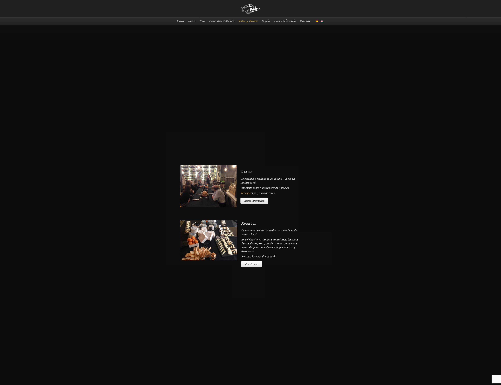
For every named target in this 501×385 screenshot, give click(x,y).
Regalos (266, 21)
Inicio (180, 21)
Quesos (192, 21)
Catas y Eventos (248, 21)
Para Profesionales (285, 21)
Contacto (305, 21)
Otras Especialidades (222, 21)
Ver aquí (245, 193)
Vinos (202, 21)
